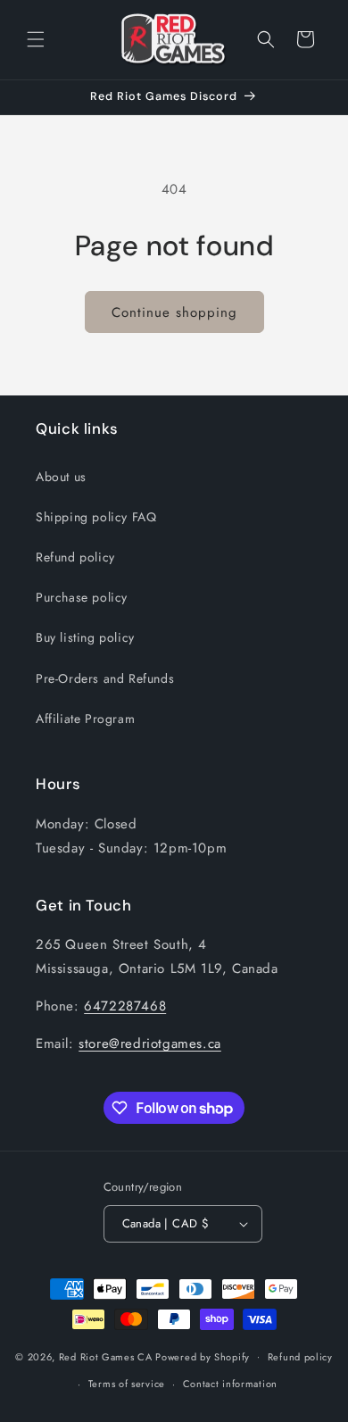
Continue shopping (174, 312)
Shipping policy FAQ (96, 517)
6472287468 (125, 1006)
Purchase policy (82, 597)
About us (61, 477)
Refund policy (75, 557)
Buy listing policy (85, 637)
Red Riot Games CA (106, 1356)
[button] (35, 39)
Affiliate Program (85, 719)
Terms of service (126, 1383)
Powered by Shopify (202, 1356)
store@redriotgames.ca (150, 1043)
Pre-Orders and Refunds (105, 678)
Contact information (230, 1383)
